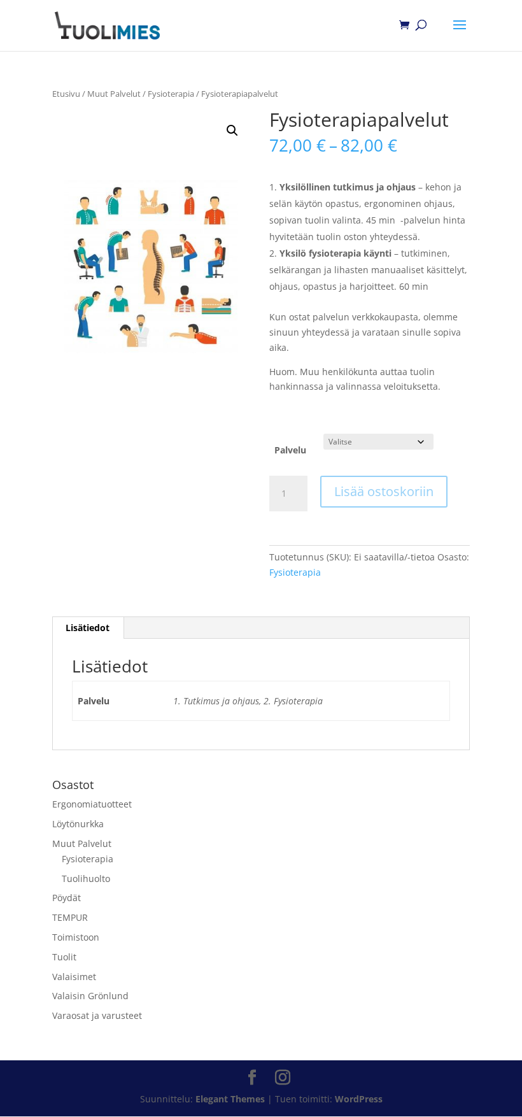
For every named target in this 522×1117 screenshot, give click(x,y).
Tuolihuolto (86, 878)
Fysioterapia (171, 93)
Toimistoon (75, 937)
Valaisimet (74, 977)
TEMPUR (70, 917)
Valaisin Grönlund (90, 996)
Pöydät (66, 898)
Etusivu (66, 93)
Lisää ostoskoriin (384, 491)
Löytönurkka (78, 824)
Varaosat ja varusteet (97, 1015)
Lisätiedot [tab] (87, 628)
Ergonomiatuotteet (92, 804)
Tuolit (64, 957)
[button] (232, 130)
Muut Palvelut (114, 93)
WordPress (359, 1099)
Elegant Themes (230, 1099)
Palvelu (290, 450)
